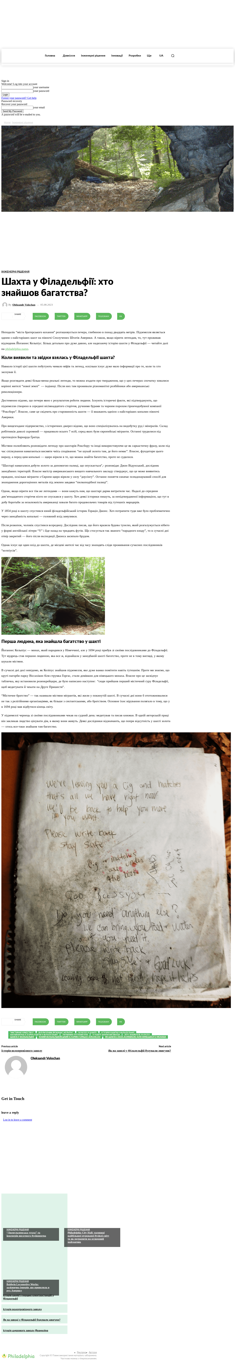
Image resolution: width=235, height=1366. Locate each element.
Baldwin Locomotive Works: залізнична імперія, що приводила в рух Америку (28, 1287)
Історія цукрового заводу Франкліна (25, 1330)
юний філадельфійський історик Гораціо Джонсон (69, 1037)
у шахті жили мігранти (106, 1035)
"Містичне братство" (22, 1033)
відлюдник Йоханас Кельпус (56, 1033)
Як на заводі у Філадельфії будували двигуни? (139, 1050)
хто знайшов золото (137, 1035)
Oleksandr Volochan (23, 305)
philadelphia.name (16, 349)
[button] (173, 56)
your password (41, 90)
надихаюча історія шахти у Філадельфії (34, 1035)
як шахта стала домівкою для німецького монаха (135, 1037)
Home (7, 122)
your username (41, 87)
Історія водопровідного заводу (21, 1050)
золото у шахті (87, 1033)
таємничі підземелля (75, 1035)
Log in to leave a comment (17, 1119)
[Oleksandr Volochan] (5, 305)
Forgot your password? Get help (18, 97)
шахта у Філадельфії (22, 1037)
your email (39, 107)
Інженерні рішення (22, 122)
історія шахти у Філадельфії (117, 1033)
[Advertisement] (117, 228)
